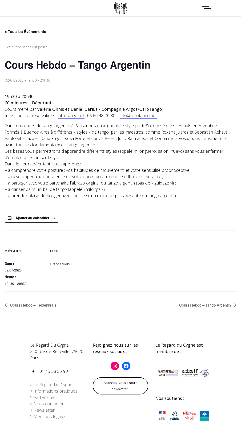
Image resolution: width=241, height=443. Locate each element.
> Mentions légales (48, 416)
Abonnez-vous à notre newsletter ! (120, 386)
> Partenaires (42, 397)
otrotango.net (71, 115)
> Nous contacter (47, 403)
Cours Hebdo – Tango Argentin (205, 305)
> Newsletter (42, 410)
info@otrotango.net (138, 115)
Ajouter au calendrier (32, 217)
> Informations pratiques (53, 391)
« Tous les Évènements (25, 31)
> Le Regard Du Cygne (51, 384)
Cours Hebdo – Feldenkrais (32, 305)
